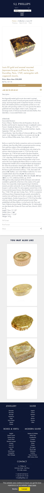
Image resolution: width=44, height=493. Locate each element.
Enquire (22, 85)
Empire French (11, 435)
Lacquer (11, 443)
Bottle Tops (33, 435)
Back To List (23, 23)
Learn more (32, 485)
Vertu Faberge (11, 455)
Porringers (32, 447)
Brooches (11, 412)
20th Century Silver (33, 457)
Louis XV (11, 445)
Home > (14, 21)
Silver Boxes (11, 451)
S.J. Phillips (22, 4)
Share (4, 229)
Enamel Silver (11, 437)
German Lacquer (11, 441)
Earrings (11, 414)
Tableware (33, 451)
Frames (33, 445)
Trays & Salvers (33, 455)
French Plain (11, 439)
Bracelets (11, 410)
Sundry (11, 424)
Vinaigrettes (11, 453)
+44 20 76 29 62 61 (22, 474)
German (33, 414)
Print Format (6, 225)
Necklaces (11, 416)
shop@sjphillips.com (22, 478)
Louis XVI (11, 447)
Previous (14, 23)
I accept (24, 489)
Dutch (32, 416)
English (33, 410)
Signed (11, 422)
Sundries (32, 453)
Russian (33, 420)
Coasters (32, 439)
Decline (14, 489)
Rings (11, 418)
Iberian (33, 418)
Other (32, 422)
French (32, 412)
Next (30, 23)
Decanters (32, 441)
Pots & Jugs (33, 449)
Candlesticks (32, 437)
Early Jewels (11, 420)
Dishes (32, 443)
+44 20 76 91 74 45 (22, 476)
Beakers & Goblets (33, 433)
